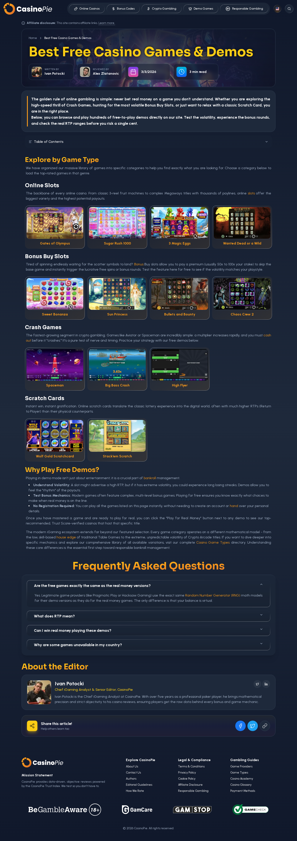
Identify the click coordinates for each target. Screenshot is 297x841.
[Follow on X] (257, 684)
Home (33, 38)
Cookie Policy (186, 778)
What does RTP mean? (54, 616)
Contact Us (133, 772)
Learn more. (106, 23)
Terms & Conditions (191, 766)
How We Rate (135, 791)
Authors (131, 778)
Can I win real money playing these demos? (72, 630)
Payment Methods (242, 791)
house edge (66, 537)
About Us (132, 766)
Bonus (150, 105)
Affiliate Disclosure (190, 785)
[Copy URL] (265, 726)
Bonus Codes (126, 8)
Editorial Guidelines (139, 785)
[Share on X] (252, 726)
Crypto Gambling (164, 8)
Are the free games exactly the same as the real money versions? (92, 585)
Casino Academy (241, 778)
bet (128, 99)
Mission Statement (37, 775)
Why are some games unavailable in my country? (78, 644)
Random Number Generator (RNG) (212, 595)
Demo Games (203, 8)
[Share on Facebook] (240, 726)
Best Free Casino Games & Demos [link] (67, 38)
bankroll (150, 478)
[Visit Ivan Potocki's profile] (39, 692)
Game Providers (241, 766)
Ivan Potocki (69, 683)
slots (251, 193)
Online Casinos (89, 8)
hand (234, 506)
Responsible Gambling (247, 8)
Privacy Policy (187, 772)
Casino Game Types (213, 542)
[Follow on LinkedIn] (266, 684)
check (44, 123)
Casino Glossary (241, 785)
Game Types (239, 772)
